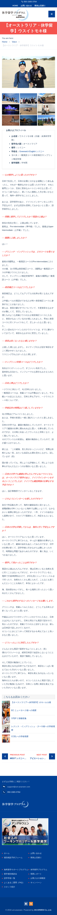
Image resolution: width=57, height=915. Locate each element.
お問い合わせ (26, 6)
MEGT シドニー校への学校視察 (19, 756)
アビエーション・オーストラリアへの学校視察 (42, 756)
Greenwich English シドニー (31, 151)
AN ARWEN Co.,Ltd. (43, 910)
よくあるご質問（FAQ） (14, 882)
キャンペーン (36, 882)
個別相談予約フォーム (13, 857)
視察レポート (36, 874)
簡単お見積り (40, 6)
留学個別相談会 (10, 874)
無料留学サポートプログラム (16, 869)
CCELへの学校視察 (19, 736)
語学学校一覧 (9, 878)
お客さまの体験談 (37, 878)
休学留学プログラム (38, 869)
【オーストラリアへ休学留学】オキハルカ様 (31, 702)
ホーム (7, 853)
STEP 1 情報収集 (19, 718)
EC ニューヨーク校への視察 (23, 710)
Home (15, 6)
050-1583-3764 (30, 2)
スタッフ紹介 (9, 887)
